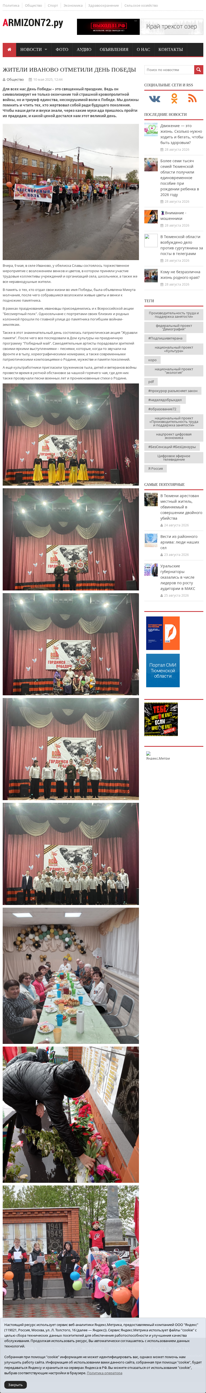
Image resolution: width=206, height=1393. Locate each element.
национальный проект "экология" (174, 371)
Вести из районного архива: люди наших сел (179, 542)
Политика (11, 5)
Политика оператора (104, 1372)
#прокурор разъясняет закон (172, 390)
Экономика (73, 5)
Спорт (53, 5)
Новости (31, 49)
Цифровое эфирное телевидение (173, 457)
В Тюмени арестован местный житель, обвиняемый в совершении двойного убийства (181, 507)
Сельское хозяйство (141, 5)
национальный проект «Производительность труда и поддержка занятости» (173, 421)
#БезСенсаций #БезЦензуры (172, 446)
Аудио (84, 49)
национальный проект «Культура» (174, 349)
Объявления (114, 49)
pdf (151, 381)
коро (152, 359)
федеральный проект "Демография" (174, 327)
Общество (33, 5)
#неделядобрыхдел (165, 399)
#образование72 (162, 409)
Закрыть (15, 1384)
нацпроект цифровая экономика (174, 436)
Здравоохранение (103, 5)
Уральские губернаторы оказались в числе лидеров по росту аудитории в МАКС (177, 577)
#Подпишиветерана (165, 338)
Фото (62, 49)
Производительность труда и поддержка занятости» (174, 315)
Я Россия (155, 468)
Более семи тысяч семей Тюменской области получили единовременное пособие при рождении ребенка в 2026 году (179, 177)
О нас (143, 49)
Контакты (171, 49)
